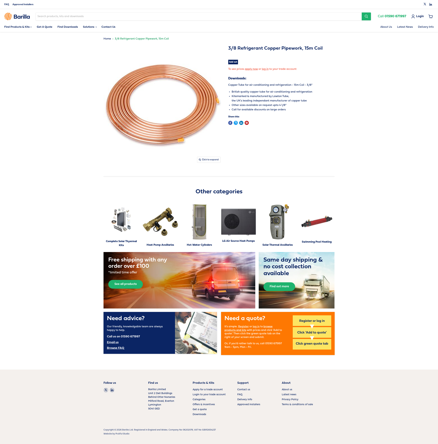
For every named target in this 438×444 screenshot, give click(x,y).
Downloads (199, 414)
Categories (199, 399)
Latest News (405, 27)
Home (107, 38)
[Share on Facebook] (230, 123)
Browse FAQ (115, 348)
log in (265, 69)
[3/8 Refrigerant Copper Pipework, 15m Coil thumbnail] (110, 174)
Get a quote (200, 409)
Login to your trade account (209, 394)
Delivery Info (426, 27)
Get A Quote (44, 27)
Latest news (289, 394)
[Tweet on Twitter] (236, 123)
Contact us (243, 389)
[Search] (366, 16)
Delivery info (244, 399)
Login (420, 16)
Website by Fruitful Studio (117, 434)
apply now (251, 69)
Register (243, 326)
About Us (386, 27)
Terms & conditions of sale (297, 404)
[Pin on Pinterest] (247, 123)
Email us (113, 342)
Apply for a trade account (208, 389)
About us (287, 389)
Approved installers (248, 404)
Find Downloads (67, 27)
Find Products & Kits (17, 27)
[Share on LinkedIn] (241, 123)
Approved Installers (22, 4)
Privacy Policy (290, 399)
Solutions (89, 27)
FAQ (6, 4)
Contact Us (108, 27)
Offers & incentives (204, 404)
